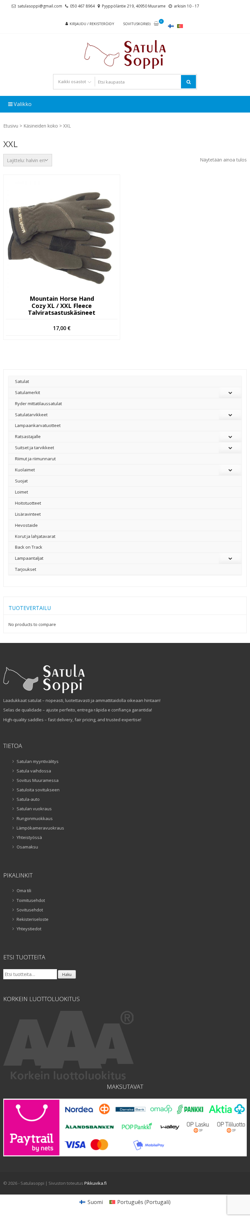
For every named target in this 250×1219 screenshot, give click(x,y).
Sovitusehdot (30, 910)
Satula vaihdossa (34, 771)
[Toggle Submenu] (230, 392)
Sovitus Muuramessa (38, 780)
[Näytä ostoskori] (156, 24)
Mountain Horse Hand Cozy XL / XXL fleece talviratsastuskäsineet (61, 305)
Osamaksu (27, 847)
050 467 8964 (82, 6)
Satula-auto (28, 799)
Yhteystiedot (29, 929)
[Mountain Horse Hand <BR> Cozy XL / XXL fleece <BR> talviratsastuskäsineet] (62, 237)
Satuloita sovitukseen (38, 790)
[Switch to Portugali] (180, 26)
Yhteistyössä (29, 837)
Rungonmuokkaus (35, 818)
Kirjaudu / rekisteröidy (92, 23)
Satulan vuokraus (34, 809)
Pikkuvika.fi (95, 1183)
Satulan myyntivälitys (38, 761)
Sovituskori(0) (136, 23)
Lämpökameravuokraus (40, 828)
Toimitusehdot (31, 900)
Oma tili (24, 890)
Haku (67, 974)
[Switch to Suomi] (171, 26)
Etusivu (10, 126)
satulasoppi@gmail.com (40, 6)
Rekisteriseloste (33, 919)
